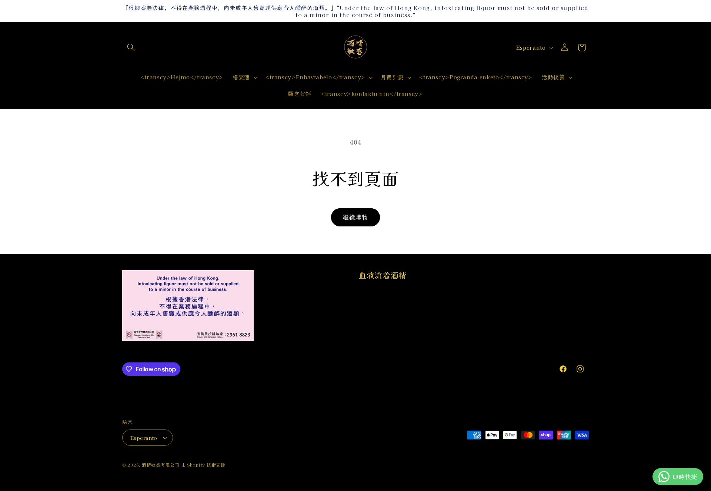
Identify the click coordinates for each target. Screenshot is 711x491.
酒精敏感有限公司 (161, 465)
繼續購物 (355, 217)
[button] (130, 47)
